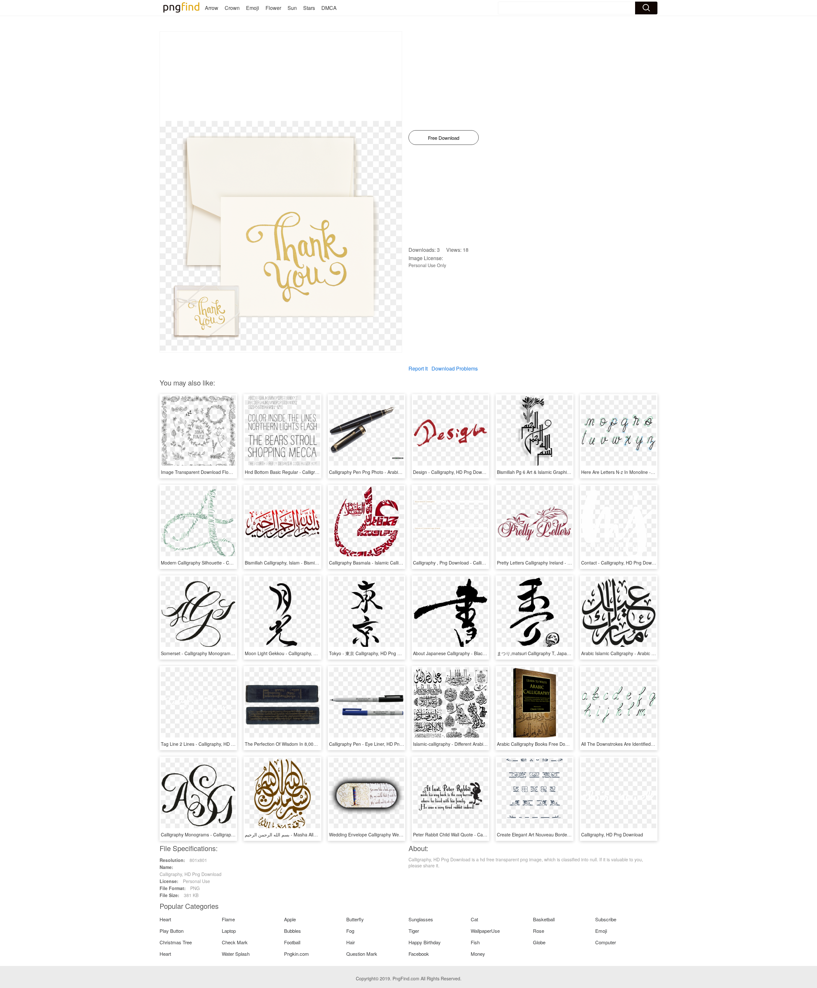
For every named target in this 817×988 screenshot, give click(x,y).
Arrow (211, 7)
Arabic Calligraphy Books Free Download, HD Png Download (558, 744)
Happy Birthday (424, 942)
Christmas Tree (176, 942)
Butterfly (355, 919)
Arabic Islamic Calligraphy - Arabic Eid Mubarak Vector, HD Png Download (655, 653)
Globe (539, 942)
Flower (273, 7)
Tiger (413, 930)
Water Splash (236, 953)
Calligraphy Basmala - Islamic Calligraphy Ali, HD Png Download (393, 562)
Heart (165, 919)
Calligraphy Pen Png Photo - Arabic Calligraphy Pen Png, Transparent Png (404, 472)
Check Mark (235, 942)
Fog (350, 930)
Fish (475, 942)
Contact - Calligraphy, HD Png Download (622, 562)
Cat (474, 919)
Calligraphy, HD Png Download (612, 834)
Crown (232, 7)
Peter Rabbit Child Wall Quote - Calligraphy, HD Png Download (476, 834)
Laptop (229, 930)
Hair (350, 942)
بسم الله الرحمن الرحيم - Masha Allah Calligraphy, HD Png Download (313, 834)
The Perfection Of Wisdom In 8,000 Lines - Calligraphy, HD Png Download (319, 744)
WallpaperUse (485, 930)
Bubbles (292, 930)
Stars (309, 7)
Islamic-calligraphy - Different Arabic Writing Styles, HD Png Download (483, 744)
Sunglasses (420, 919)
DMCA (329, 7)
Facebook (418, 953)
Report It (418, 368)
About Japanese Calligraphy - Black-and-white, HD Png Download (479, 653)
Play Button (172, 930)
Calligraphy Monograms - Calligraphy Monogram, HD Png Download (230, 834)
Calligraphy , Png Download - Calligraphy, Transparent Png (472, 562)
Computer (605, 942)
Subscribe (605, 919)
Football (292, 942)
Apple (290, 919)
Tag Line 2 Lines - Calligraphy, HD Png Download (210, 744)
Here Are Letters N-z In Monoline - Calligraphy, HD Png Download (647, 472)
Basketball (544, 919)
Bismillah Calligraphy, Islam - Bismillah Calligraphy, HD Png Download (315, 562)
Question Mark (361, 953)
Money (478, 953)
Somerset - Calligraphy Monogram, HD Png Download (215, 653)
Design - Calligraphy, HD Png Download (453, 472)
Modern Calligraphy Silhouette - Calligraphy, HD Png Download (224, 562)
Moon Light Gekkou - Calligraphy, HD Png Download (297, 653)
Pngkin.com (296, 953)
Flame (228, 919)
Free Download (443, 137)
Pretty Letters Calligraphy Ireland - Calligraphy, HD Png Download (563, 562)
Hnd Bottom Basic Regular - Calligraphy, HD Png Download (304, 472)
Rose (538, 930)
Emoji (252, 7)
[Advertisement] (281, 76)
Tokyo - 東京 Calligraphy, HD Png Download (373, 653)
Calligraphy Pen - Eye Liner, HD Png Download (376, 744)
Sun (292, 7)
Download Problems (454, 368)
